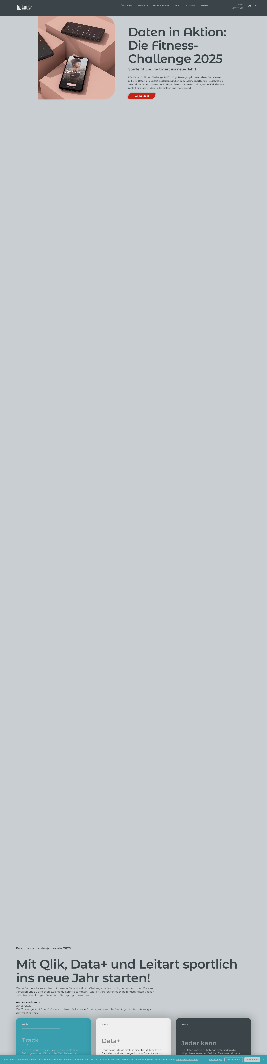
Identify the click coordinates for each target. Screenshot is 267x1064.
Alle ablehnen (233, 1059)
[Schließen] (263, 1059)
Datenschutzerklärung (187, 1059)
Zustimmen (252, 1059)
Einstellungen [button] (215, 1059)
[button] (191, 5)
